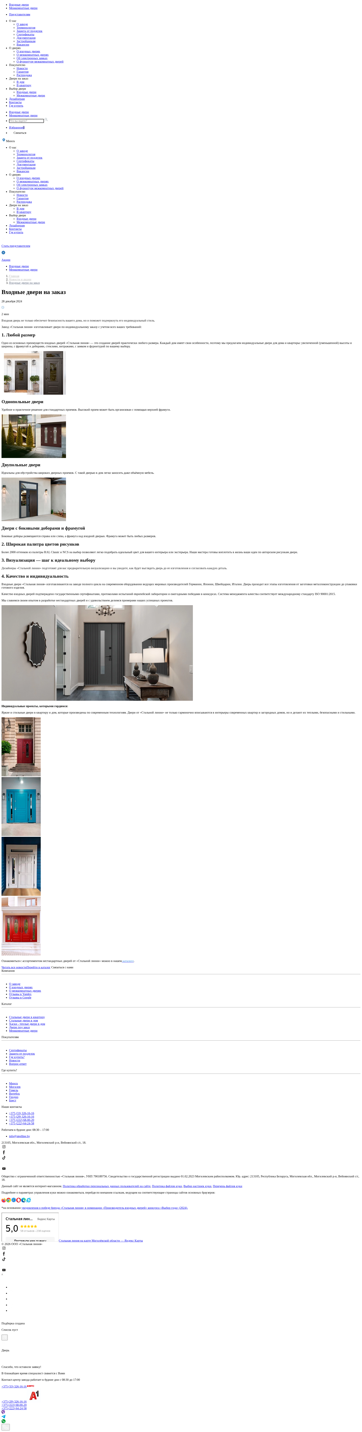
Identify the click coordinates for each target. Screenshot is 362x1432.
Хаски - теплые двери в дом (27, 1023)
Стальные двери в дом (23, 1020)
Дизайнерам (17, 98)
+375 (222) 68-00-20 (21, 1120)
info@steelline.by (19, 1136)
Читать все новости (14, 967)
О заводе (22, 24)
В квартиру (24, 85)
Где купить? (17, 1057)
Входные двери (19, 4)
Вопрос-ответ (18, 1063)
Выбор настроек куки (197, 1186)
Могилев (15, 1086)
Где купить (16, 105)
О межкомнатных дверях (33, 54)
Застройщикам (26, 41)
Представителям (19, 14)
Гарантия (22, 71)
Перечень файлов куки (227, 1186)
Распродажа (24, 75)
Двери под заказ (19, 1027)
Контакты (15, 102)
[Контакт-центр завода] (6, 1427)
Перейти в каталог (39, 967)
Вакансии (23, 44)
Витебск (14, 1093)
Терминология (26, 27)
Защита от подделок (29, 31)
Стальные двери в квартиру (27, 1017)
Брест (12, 1100)
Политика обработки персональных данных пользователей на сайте (106, 1186)
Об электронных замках (32, 58)
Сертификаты (25, 34)
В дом (20, 81)
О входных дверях (28, 51)
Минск (13, 1083)
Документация (26, 37)
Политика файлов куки (167, 1186)
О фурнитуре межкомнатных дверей (40, 61)
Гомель (13, 1090)
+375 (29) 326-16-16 (21, 1116)
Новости (22, 68)
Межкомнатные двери (23, 8)
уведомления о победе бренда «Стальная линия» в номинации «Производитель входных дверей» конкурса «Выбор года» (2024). (104, 1207)
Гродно (13, 1097)
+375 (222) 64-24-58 (21, 1123)
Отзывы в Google (20, 997)
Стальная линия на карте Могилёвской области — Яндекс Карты (101, 1240)
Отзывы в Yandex (20, 994)
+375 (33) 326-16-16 (21, 1113)
